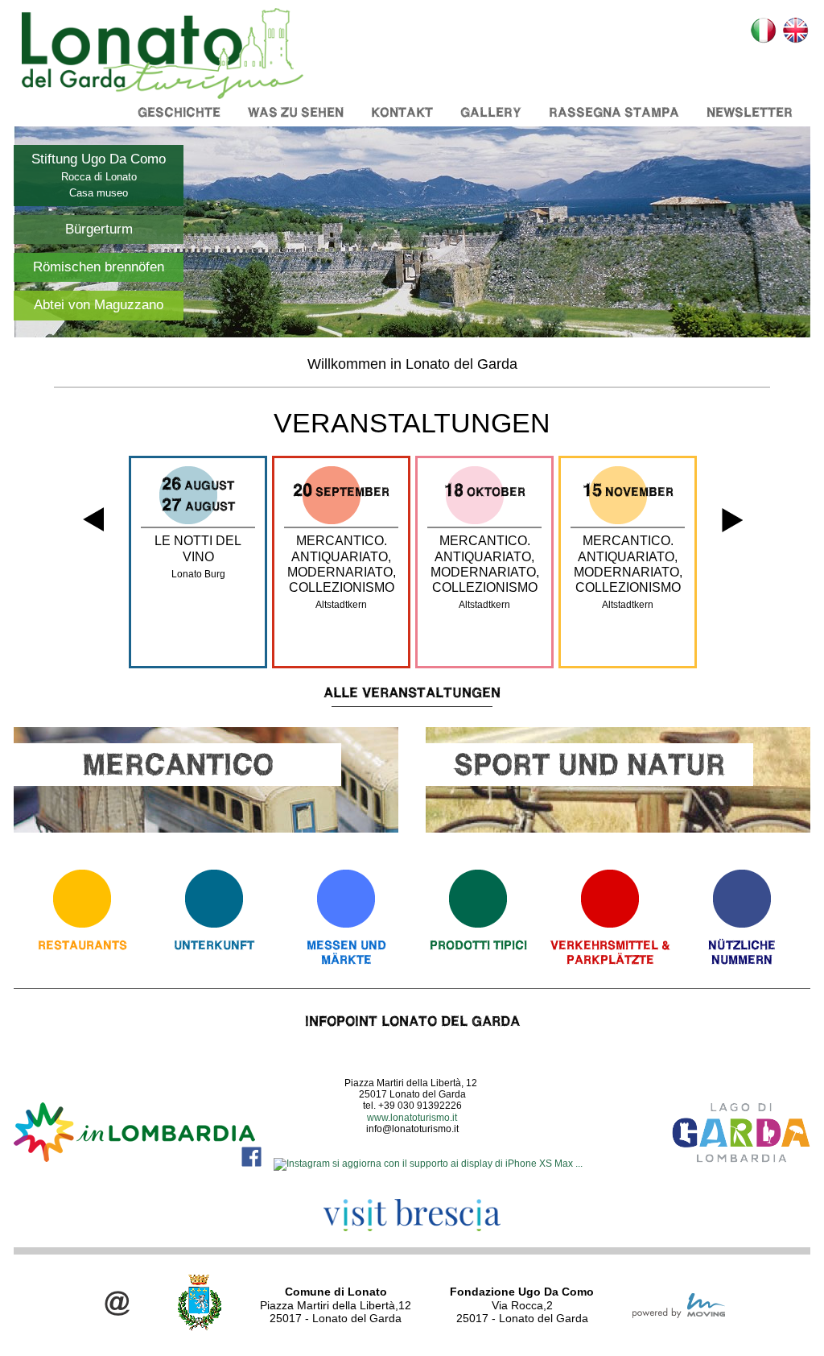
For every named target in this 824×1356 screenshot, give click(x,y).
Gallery (490, 112)
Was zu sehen (296, 112)
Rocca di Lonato (99, 177)
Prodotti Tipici (478, 945)
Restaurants (82, 945)
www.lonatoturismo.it (412, 1117)
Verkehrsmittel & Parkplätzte (610, 952)
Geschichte (179, 112)
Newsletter (750, 112)
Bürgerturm (99, 229)
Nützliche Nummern (742, 952)
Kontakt (402, 112)
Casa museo (98, 193)
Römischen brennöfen (98, 267)
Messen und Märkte (346, 952)
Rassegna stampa (614, 112)
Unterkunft (214, 945)
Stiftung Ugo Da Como (98, 159)
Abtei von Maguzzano (98, 304)
